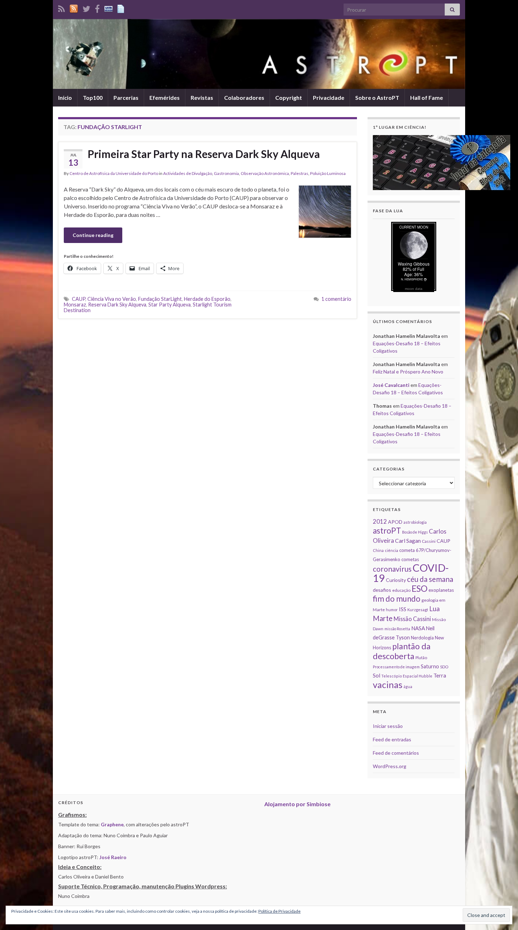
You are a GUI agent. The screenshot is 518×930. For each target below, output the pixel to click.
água (407, 686)
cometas (410, 559)
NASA (418, 628)
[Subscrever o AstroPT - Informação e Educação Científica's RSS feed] (61, 7)
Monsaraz (75, 305)
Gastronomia (226, 173)
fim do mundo (396, 598)
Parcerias (125, 97)
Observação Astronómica (265, 173)
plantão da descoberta (402, 651)
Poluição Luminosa (328, 173)
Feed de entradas (392, 739)
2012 (380, 521)
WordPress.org (389, 766)
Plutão (421, 657)
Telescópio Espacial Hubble (406, 676)
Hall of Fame (426, 97)
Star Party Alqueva (169, 305)
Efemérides (164, 97)
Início (65, 97)
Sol (376, 675)
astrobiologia (415, 522)
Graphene (112, 824)
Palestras (299, 173)
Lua (434, 609)
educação (401, 590)
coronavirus (392, 568)
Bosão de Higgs (415, 532)
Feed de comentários (396, 753)
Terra (439, 675)
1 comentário (336, 299)
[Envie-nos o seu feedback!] (121, 7)
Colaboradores (244, 97)
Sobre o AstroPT (377, 97)
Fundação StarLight (160, 299)
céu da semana (430, 579)
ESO (419, 588)
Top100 (93, 97)
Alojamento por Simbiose (297, 804)
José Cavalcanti (391, 385)
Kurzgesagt (417, 609)
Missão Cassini (412, 618)
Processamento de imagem (396, 666)
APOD (395, 522)
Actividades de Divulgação (187, 173)
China (378, 550)
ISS (402, 609)
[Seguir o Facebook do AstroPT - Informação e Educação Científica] (97, 7)
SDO (444, 666)
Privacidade (328, 97)
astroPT (387, 530)
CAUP (78, 299)
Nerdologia (422, 637)
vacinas (387, 684)
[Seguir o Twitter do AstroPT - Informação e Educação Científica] (86, 7)
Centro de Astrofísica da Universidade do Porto (113, 173)
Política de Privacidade (279, 911)
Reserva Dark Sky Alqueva (117, 305)
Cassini (429, 541)
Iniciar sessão (388, 726)
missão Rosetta (397, 628)
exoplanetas (441, 590)
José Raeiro (113, 857)
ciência (391, 550)
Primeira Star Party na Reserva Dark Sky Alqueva (204, 153)
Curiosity (396, 580)
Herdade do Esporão (207, 299)
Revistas (202, 97)
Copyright (288, 97)
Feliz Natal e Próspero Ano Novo (408, 372)
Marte (383, 618)
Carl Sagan (408, 540)
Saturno (430, 666)
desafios (382, 590)
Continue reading (93, 235)
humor (392, 609)
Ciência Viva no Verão (111, 299)
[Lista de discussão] (108, 7)
